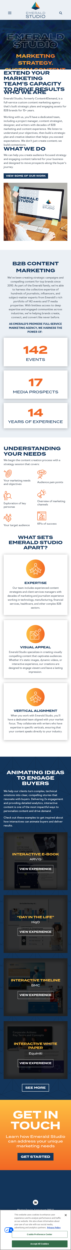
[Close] (65, 1215)
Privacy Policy (54, 1227)
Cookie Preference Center (39, 1234)
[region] (35, 1230)
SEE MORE (35, 1087)
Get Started (35, 1156)
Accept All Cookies (39, 1244)
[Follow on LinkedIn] (35, 1202)
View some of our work (26, 176)
